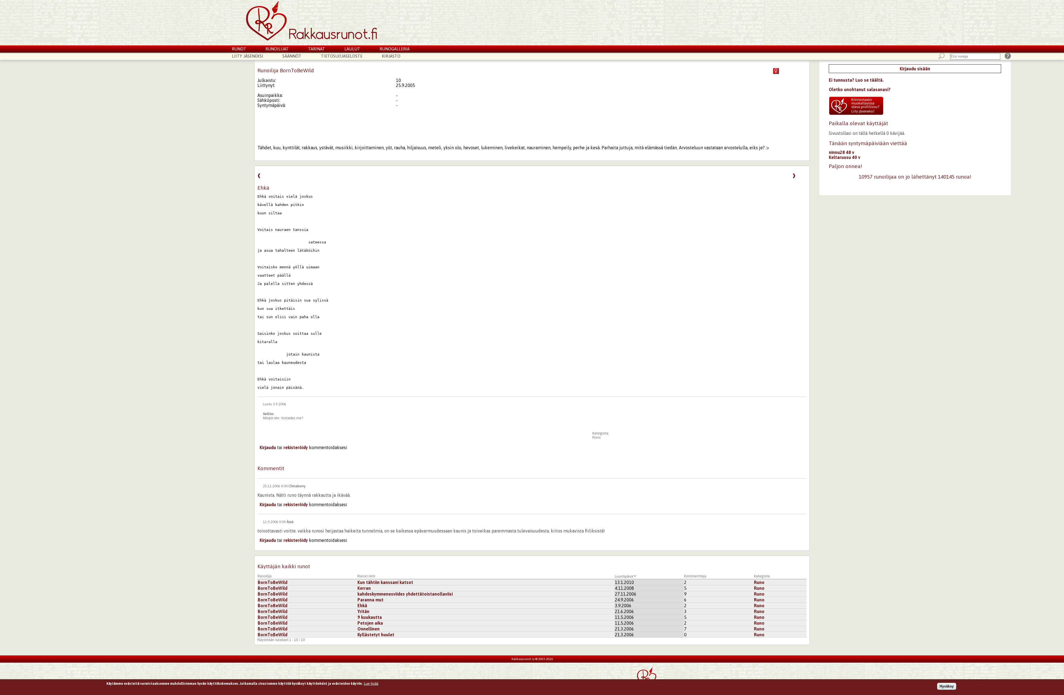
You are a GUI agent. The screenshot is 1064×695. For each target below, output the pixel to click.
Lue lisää (371, 683)
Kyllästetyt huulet (375, 634)
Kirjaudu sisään (915, 68)
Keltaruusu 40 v (844, 157)
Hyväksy (947, 686)
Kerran (364, 588)
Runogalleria (395, 49)
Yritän (363, 611)
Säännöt (291, 56)
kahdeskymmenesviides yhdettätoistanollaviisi (405, 593)
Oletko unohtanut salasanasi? (860, 89)
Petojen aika (370, 623)
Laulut (352, 49)
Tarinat (316, 49)
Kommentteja (695, 576)
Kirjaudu (268, 447)
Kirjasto (391, 56)
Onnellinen (368, 628)
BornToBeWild (272, 582)
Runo (596, 437)
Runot (239, 49)
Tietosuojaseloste (341, 56)
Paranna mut (370, 599)
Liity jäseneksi (247, 56)
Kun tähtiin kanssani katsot (385, 582)
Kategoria (762, 576)
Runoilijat (277, 49)
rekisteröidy (295, 447)
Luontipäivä (624, 576)
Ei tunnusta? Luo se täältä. (856, 80)
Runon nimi (366, 576)
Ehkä (362, 605)
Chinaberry (296, 486)
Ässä (290, 522)
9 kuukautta (369, 617)
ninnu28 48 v (841, 152)
